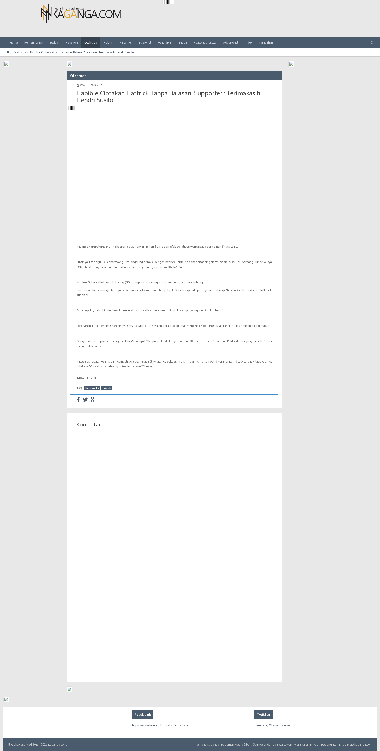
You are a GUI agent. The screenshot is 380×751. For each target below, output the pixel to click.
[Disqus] (174, 497)
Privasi (314, 744)
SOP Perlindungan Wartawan (272, 744)
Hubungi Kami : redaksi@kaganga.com (346, 744)
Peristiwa (72, 42)
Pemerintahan (33, 42)
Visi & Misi (301, 744)
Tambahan (266, 42)
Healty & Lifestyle (205, 42)
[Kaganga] (81, 13)
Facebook (143, 714)
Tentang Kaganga (207, 744)
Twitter (263, 714)
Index (249, 42)
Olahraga (90, 42)
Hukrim (108, 42)
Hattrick (106, 387)
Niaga (183, 42)
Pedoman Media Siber (236, 744)
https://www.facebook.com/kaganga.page (160, 725)
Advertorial (230, 42)
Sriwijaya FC (92, 387)
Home (14, 42)
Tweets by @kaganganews (272, 725)
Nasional (145, 42)
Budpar (54, 42)
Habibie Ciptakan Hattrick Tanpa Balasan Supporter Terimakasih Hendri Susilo (82, 52)
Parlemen (126, 42)
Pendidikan (165, 42)
